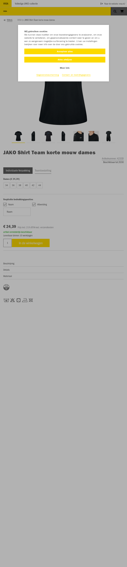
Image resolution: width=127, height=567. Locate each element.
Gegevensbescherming (47, 74)
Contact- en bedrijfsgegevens (76, 74)
